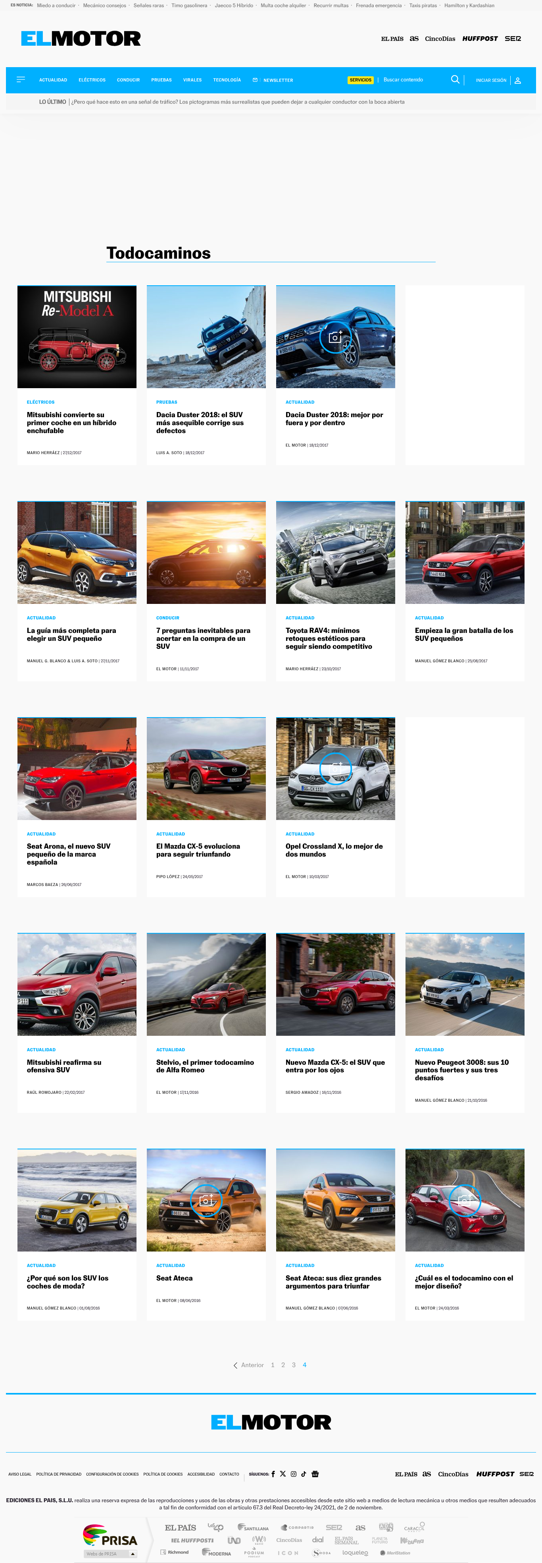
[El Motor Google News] (315, 1475)
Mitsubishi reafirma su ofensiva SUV (64, 1066)
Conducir (128, 80)
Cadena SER (332, 1528)
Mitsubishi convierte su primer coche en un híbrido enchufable (71, 423)
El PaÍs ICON (288, 1552)
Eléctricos (92, 80)
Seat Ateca (174, 1278)
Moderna (214, 1552)
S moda (321, 1552)
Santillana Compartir (297, 1528)
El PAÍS (180, 1528)
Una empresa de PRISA (109, 1534)
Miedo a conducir (57, 5)
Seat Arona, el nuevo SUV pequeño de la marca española (69, 854)
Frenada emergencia (379, 5)
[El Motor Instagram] (293, 1474)
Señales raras (149, 5)
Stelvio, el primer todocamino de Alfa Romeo (205, 1066)
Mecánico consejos (105, 5)
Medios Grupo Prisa (109, 1554)
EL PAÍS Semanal (347, 1540)
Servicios (360, 80)
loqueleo (356, 1552)
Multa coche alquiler (284, 5)
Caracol (412, 1528)
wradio (258, 1540)
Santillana (255, 1528)
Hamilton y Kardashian (469, 5)
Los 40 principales (218, 1528)
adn (383, 1528)
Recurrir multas (332, 5)
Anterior (252, 1365)
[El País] (392, 39)
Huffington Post (191, 1540)
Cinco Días (288, 1540)
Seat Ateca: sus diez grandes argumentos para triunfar (333, 1282)
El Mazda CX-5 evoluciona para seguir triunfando (198, 850)
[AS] (414, 39)
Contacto (229, 1474)
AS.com (357, 1528)
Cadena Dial (318, 1540)
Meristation (394, 1552)
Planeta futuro (376, 1540)
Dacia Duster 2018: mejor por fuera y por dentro (334, 419)
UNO (235, 1540)
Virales (192, 80)
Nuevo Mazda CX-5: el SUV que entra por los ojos (335, 1066)
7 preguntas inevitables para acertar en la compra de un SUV (203, 639)
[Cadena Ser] (513, 39)
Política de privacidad (58, 1474)
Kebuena (405, 1540)
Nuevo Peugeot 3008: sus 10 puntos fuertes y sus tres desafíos (462, 1070)
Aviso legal (19, 1474)
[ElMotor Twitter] (283, 1474)
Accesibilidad (201, 1474)
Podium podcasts (253, 1552)
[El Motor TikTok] (303, 1474)
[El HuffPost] (480, 39)
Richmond (175, 1552)
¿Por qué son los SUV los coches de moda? (68, 1282)
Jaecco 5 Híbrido (235, 5)
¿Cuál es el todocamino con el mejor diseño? (464, 1282)
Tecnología (227, 80)
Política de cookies (163, 1474)
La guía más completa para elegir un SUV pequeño (71, 635)
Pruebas (162, 80)
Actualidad (53, 80)
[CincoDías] (440, 39)
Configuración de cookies (112, 1474)
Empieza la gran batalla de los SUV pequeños (464, 635)
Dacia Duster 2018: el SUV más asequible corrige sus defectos (200, 423)
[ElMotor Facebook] (273, 1475)
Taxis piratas (423, 5)
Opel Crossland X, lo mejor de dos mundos (334, 850)
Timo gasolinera (189, 5)
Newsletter (278, 80)
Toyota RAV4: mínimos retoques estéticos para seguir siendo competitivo (329, 639)
